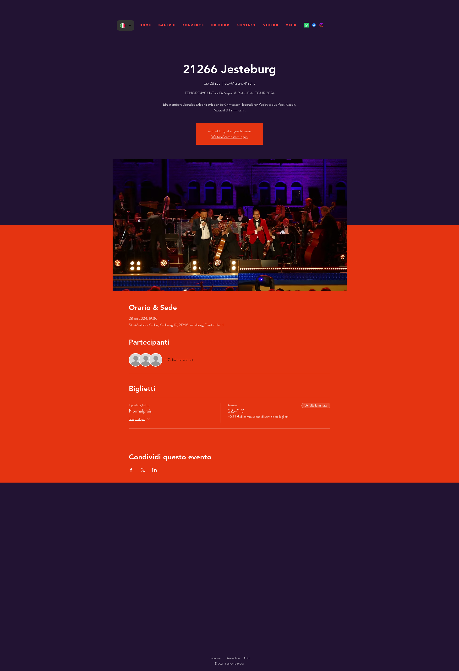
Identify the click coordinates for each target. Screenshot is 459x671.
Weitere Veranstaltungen (229, 136)
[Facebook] (313, 25)
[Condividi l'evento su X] (143, 470)
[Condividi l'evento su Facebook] (131, 470)
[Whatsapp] (306, 25)
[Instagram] (321, 25)
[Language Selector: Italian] (125, 25)
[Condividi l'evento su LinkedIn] (154, 470)
